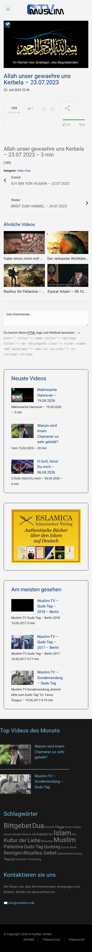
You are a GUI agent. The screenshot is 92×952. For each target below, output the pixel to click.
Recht (73, 847)
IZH (74, 834)
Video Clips (24, 170)
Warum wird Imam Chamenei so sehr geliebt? (49, 751)
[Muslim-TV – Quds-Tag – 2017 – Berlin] (22, 642)
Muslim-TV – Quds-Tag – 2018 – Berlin (48, 606)
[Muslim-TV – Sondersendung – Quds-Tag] (22, 677)
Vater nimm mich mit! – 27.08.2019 (32, 258)
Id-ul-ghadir (40, 834)
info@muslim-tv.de (21, 903)
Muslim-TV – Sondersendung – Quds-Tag (50, 677)
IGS (51, 834)
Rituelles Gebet (40, 853)
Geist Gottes (73, 827)
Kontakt (29, 939)
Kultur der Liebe (22, 840)
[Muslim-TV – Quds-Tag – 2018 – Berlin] (22, 605)
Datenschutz (51, 939)
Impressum (77, 939)
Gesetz (8, 834)
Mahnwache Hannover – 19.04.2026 (47, 395)
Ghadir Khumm (22, 834)
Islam (62, 833)
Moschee (47, 841)
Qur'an (65, 847)
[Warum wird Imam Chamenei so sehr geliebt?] (22, 431)
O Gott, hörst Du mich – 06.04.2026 (47, 467)
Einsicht (49, 827)
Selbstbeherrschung (69, 853)
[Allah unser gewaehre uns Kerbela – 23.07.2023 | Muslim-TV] (45, 9)
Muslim (64, 840)
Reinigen (13, 853)
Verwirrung (34, 859)
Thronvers (21, 859)
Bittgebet (17, 826)
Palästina (13, 846)
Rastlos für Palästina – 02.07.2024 (32, 291)
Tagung (9, 859)
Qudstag (52, 846)
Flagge (60, 827)
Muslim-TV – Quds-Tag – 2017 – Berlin (48, 642)
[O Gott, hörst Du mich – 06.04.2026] (22, 467)
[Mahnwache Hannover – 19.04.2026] (22, 395)
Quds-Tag (33, 846)
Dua (38, 826)
